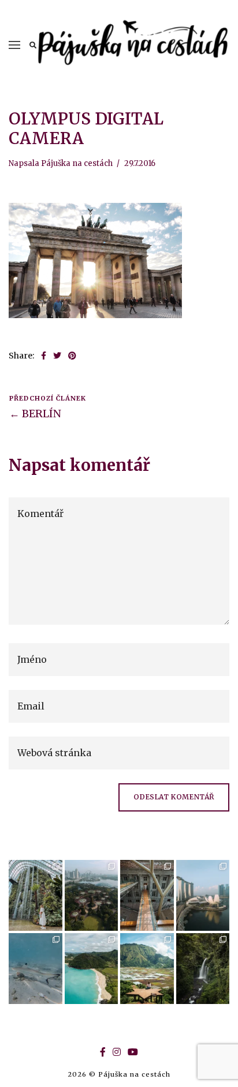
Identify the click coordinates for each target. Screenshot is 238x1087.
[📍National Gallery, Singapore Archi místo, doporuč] (147, 895)
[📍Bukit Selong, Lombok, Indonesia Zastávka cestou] (147, 968)
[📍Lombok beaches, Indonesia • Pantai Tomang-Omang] (91, 968)
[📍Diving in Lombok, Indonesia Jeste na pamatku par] (35, 968)
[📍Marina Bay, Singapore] (203, 895)
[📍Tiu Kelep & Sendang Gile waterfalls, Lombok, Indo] (203, 968)
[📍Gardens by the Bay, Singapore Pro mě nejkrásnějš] (91, 895)
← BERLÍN (35, 413)
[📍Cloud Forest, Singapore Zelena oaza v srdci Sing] (35, 895)
